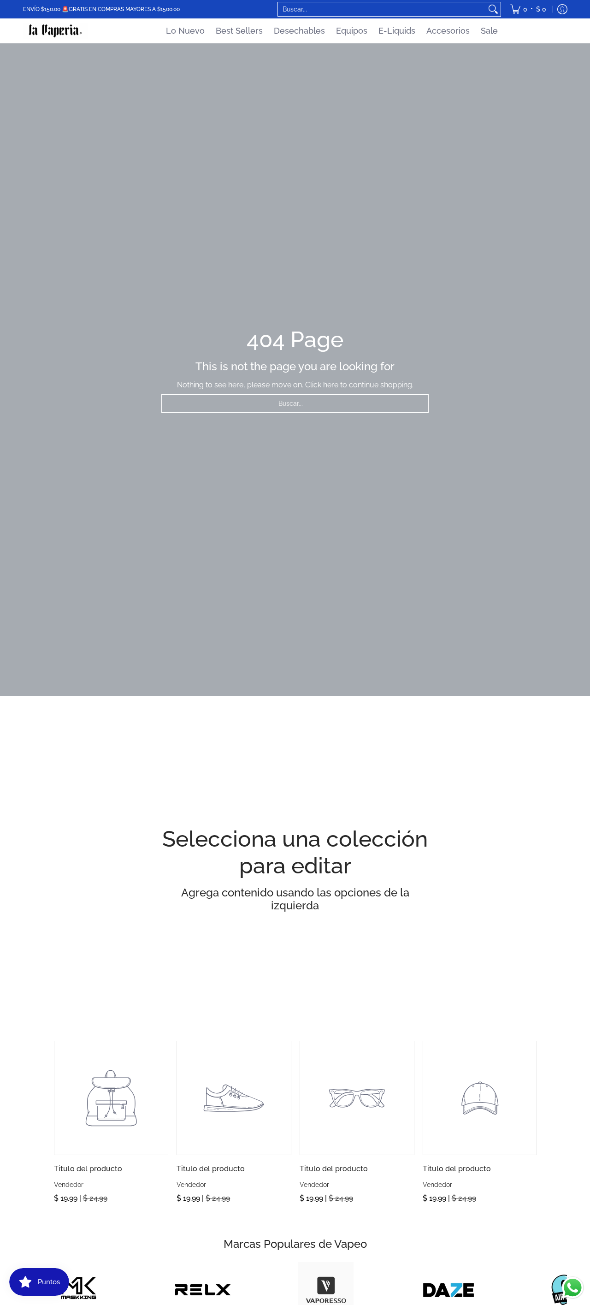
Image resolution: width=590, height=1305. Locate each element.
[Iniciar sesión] (562, 9)
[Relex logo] (203, 1290)
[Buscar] (493, 9)
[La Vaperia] (55, 30)
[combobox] (382, 9)
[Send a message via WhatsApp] (572, 1287)
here (330, 384)
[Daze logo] (449, 1290)
